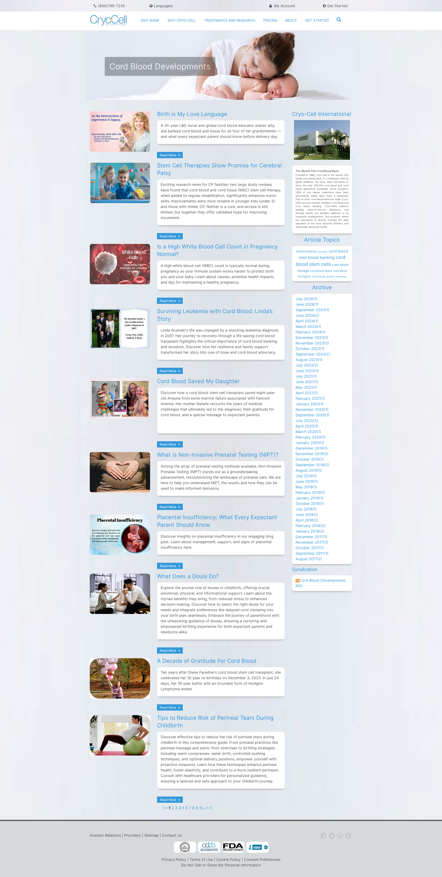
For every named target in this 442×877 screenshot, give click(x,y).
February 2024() (311, 332)
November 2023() (312, 343)
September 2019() (312, 464)
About (291, 20)
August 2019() (309, 470)
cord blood (338, 251)
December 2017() (311, 536)
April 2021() (307, 393)
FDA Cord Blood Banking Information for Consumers (233, 847)
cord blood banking (316, 257)
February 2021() (310, 398)
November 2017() (312, 542)
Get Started (337, 5)
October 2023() (310, 348)
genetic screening (336, 276)
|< (164, 808)
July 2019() (306, 476)
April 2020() (307, 426)
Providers (132, 835)
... (204, 808)
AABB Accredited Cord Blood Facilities (209, 847)
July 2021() (306, 376)
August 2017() (309, 559)
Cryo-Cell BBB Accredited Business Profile (257, 847)
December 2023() (312, 337)
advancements (306, 251)
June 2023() (307, 370)
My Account (284, 5)
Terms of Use (201, 859)
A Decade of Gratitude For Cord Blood (206, 661)
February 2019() (310, 492)
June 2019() (307, 481)
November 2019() (312, 453)
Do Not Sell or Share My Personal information (221, 865)
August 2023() (309, 359)
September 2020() (312, 415)
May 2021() (306, 387)
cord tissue (318, 276)
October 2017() (310, 547)
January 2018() (310, 531)
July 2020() (307, 420)
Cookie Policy (228, 859)
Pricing (270, 20)
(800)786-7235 (111, 5)
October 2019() (310, 459)
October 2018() (310, 503)
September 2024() (312, 310)
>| (210, 808)
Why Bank (150, 20)
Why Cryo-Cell (182, 20)
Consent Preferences (262, 859)
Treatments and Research (229, 20)
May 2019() (306, 487)
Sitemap (151, 835)
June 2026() (307, 304)
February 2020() (311, 437)
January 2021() (309, 404)
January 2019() (309, 498)
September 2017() (312, 553)
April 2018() (307, 520)
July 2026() (306, 298)
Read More (168, 155)
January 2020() (310, 442)
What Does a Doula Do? (188, 576)
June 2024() (307, 315)
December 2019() (312, 448)
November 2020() (312, 409)
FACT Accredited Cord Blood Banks (184, 847)
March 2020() (308, 431)
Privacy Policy (174, 859)
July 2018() (306, 509)
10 (201, 808)
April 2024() (307, 321)
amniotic (323, 251)
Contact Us (172, 835)
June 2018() (307, 514)
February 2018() (311, 525)
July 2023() (307, 365)
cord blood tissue (321, 271)
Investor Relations (105, 835)
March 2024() (308, 326)
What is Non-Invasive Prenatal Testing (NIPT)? (217, 454)
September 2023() (313, 354)
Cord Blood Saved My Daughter (198, 381)
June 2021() (307, 381)
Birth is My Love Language (192, 114)
